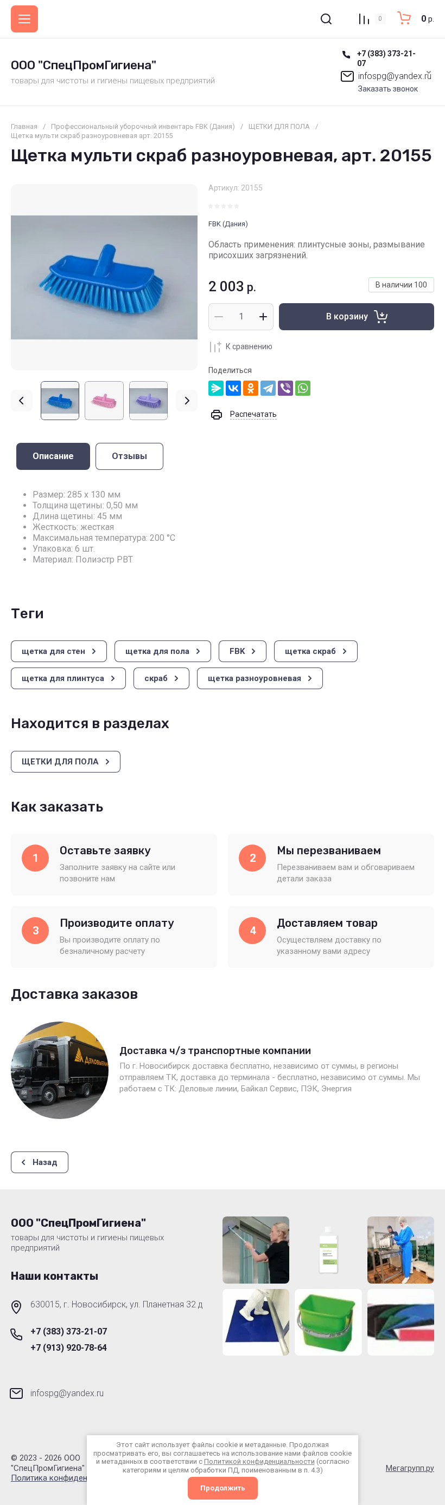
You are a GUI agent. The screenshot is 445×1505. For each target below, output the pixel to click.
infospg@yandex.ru (394, 76)
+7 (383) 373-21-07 (68, 1331)
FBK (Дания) (228, 224)
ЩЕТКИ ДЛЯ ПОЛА (279, 126)
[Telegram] (268, 388)
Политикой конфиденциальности (259, 1461)
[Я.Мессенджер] (216, 388)
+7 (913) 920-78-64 (68, 1348)
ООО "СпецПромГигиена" (83, 65)
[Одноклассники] (250, 388)
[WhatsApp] (302, 388)
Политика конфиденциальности (71, 1478)
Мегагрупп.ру (410, 1468)
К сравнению (249, 346)
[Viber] (285, 388)
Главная (24, 126)
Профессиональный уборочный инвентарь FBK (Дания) (143, 126)
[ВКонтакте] (233, 388)
